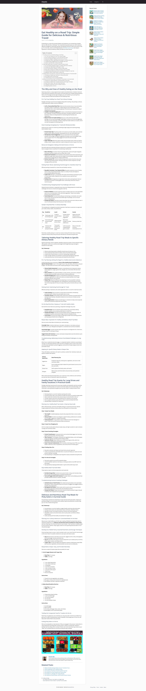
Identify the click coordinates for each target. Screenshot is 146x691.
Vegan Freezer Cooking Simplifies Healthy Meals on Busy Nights (99, 17)
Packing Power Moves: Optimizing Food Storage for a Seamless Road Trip (58, 60)
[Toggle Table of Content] (75, 53)
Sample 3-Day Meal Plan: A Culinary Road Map (53, 62)
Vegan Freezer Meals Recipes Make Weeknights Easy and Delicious (99, 33)
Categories (96, 1)
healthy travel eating (68, 48)
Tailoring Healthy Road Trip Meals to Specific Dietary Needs (55, 64)
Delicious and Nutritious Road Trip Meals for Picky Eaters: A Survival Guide (58, 79)
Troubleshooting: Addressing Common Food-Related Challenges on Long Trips (59, 70)
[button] (102, 2)
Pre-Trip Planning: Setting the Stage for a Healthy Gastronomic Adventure (58, 65)
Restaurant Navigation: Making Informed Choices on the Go (56, 58)
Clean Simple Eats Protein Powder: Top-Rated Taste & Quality (55, 680)
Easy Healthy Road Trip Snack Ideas (51, 76)
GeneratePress (71, 687)
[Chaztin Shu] (44, 660)
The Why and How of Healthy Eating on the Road (53, 54)
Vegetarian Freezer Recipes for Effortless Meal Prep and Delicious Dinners (98, 22)
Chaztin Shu (52, 656)
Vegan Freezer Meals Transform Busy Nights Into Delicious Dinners (98, 39)
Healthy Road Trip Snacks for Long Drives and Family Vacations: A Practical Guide (59, 73)
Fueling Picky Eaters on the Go (50, 85)
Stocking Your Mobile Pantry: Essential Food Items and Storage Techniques (59, 81)
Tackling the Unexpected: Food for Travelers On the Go (55, 84)
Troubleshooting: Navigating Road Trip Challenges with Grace (56, 61)
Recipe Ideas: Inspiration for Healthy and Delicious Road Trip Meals (57, 69)
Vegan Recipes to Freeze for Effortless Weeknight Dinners (98, 28)
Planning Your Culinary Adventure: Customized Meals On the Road (57, 80)
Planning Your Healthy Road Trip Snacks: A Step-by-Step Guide (56, 75)
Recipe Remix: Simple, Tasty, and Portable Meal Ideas (55, 83)
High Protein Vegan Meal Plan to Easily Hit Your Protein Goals (99, 63)
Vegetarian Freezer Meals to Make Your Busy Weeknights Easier (98, 45)
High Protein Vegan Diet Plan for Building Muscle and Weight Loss (99, 51)
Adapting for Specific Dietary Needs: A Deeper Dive (54, 72)
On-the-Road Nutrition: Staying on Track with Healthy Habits (56, 68)
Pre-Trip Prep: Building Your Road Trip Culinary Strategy (55, 56)
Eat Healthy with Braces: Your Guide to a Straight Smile (53, 679)
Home (91, 1)
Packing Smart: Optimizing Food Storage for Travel (54, 66)
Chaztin (44, 2)
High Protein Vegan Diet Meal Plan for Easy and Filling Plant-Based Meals (99, 57)
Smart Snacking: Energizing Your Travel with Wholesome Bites (56, 57)
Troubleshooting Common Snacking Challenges (54, 77)
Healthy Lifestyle (46, 678)
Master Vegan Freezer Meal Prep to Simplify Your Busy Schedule (99, 12)
